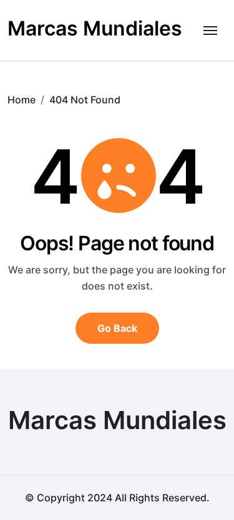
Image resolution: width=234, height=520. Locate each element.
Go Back (117, 328)
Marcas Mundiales (94, 28)
